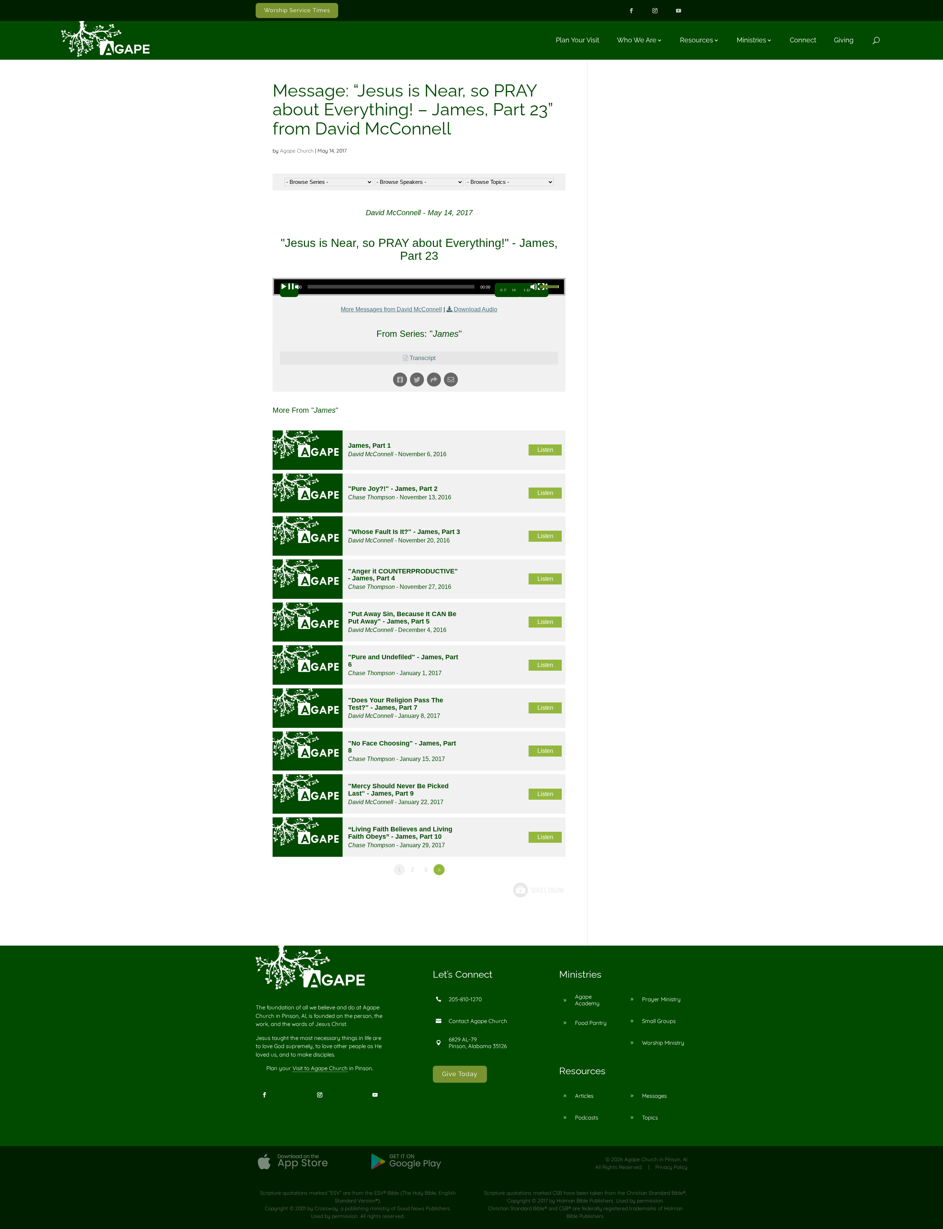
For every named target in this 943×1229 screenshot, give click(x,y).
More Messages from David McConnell (391, 309)
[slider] (550, 286)
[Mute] (539, 290)
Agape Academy (587, 1000)
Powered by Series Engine (538, 898)
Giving (843, 40)
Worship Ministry (663, 1042)
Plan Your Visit (577, 40)
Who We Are (636, 40)
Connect (803, 40)
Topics (650, 1117)
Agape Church (296, 150)
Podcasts (586, 1117)
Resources (696, 40)
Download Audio (475, 309)
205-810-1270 (465, 999)
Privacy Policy (671, 1167)
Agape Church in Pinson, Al (655, 1159)
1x (514, 290)
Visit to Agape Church (320, 1068)
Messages (654, 1095)
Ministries (751, 40)
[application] (419, 286)
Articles (584, 1095)
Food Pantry (591, 1022)
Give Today (459, 1074)
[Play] (289, 290)
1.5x (527, 290)
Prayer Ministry (661, 999)
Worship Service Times (297, 10)
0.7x (504, 290)
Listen (545, 450)
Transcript (422, 358)
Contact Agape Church (478, 1020)
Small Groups (659, 1020)
